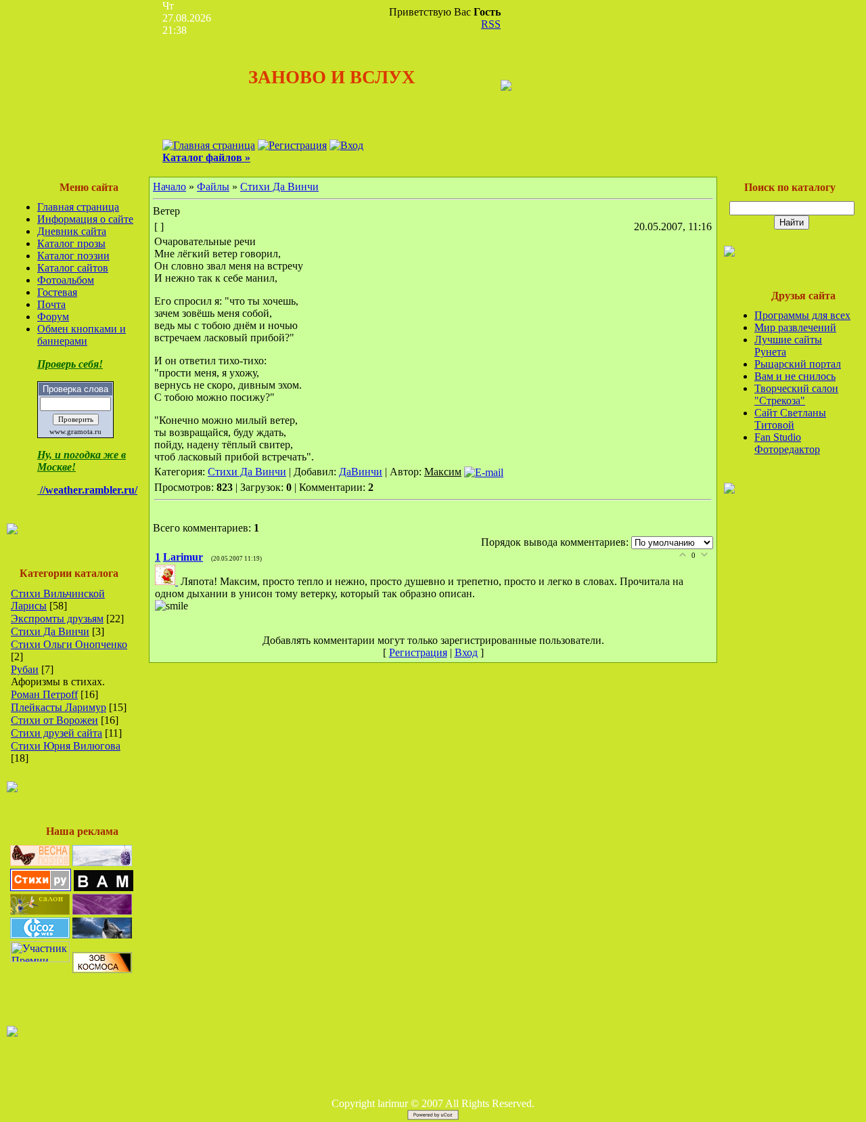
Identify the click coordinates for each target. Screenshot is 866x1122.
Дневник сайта (71, 231)
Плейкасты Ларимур (58, 707)
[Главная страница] (208, 145)
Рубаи (25, 669)
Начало (169, 186)
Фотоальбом (65, 280)
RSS (491, 24)
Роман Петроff (44, 694)
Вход (466, 652)
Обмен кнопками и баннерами (81, 335)
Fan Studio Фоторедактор (787, 443)
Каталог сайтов (72, 268)
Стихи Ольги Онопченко (69, 644)
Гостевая (57, 292)
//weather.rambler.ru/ (88, 490)
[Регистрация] (292, 145)
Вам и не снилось (795, 376)
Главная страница (78, 207)
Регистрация (418, 652)
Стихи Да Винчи (50, 631)
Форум (53, 316)
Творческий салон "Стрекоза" (796, 394)
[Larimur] (168, 581)
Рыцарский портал (797, 364)
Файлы (213, 186)
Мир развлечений (795, 327)
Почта (51, 304)
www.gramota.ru (75, 431)
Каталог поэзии (73, 255)
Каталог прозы (71, 243)
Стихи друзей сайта (56, 733)
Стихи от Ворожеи (54, 720)
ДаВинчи (360, 471)
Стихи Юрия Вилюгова (65, 746)
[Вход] (346, 145)
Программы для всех (802, 315)
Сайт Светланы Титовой (790, 419)
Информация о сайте (85, 219)
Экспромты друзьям (57, 618)
